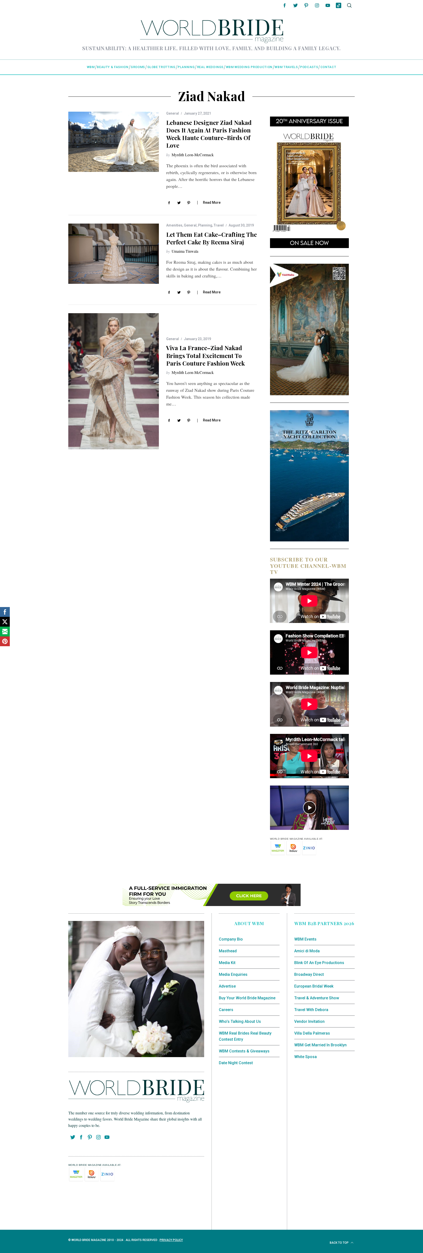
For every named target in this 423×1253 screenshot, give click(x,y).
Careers (226, 1009)
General (172, 113)
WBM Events (305, 939)
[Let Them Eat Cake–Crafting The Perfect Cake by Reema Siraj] (113, 254)
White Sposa (305, 1056)
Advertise (227, 986)
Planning (205, 225)
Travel (219, 225)
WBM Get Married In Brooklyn (320, 1045)
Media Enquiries (233, 974)
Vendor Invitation (309, 1021)
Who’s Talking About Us (240, 1021)
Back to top (339, 1242)
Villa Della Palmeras (312, 1033)
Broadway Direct (309, 974)
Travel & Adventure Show (316, 998)
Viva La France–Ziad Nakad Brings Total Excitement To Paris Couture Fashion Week (205, 355)
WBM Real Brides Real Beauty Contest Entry (245, 1036)
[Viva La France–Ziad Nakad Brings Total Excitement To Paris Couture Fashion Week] (113, 381)
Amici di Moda (307, 951)
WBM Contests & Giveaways (244, 1051)
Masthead (228, 951)
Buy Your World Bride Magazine (247, 998)
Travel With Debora (311, 1009)
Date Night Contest (236, 1063)
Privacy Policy (171, 1240)
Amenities (174, 225)
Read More (212, 202)
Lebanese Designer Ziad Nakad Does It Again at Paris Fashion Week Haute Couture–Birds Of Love (209, 134)
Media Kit (227, 962)
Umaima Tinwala (185, 251)
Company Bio (231, 939)
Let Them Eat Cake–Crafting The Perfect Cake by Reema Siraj (211, 238)
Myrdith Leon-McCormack (193, 154)
